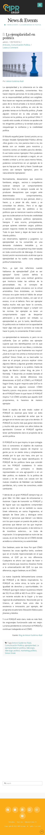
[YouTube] (30, 810)
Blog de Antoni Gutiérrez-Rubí (30, 635)
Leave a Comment (10, 47)
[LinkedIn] (22, 810)
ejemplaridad (30, 645)
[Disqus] (22, 685)
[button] (39, 5)
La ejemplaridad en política (22, 646)
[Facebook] (8, 810)
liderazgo (30, 648)
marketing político (29, 650)
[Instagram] (37, 810)
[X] (15, 810)
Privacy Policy (31, 822)
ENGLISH (20, 822)
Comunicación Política (20, 45)
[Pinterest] (22, 816)
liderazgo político (12, 650)
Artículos (6, 45)
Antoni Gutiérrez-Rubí (15, 81)
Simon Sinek (10, 653)
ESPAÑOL (11, 822)
